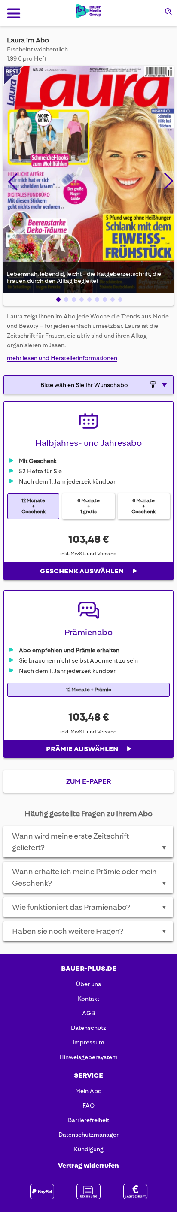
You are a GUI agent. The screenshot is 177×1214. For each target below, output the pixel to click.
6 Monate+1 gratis (88, 506)
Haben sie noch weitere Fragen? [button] (89, 931)
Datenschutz (88, 1027)
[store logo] (88, 11)
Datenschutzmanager (88, 1134)
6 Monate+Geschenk (143, 506)
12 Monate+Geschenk (33, 506)
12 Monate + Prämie (88, 690)
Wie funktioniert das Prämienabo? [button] (89, 907)
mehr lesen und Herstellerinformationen (62, 357)
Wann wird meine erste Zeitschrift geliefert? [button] (89, 842)
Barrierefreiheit (88, 1120)
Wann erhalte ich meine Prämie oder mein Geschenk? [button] (89, 877)
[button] (12, 179)
